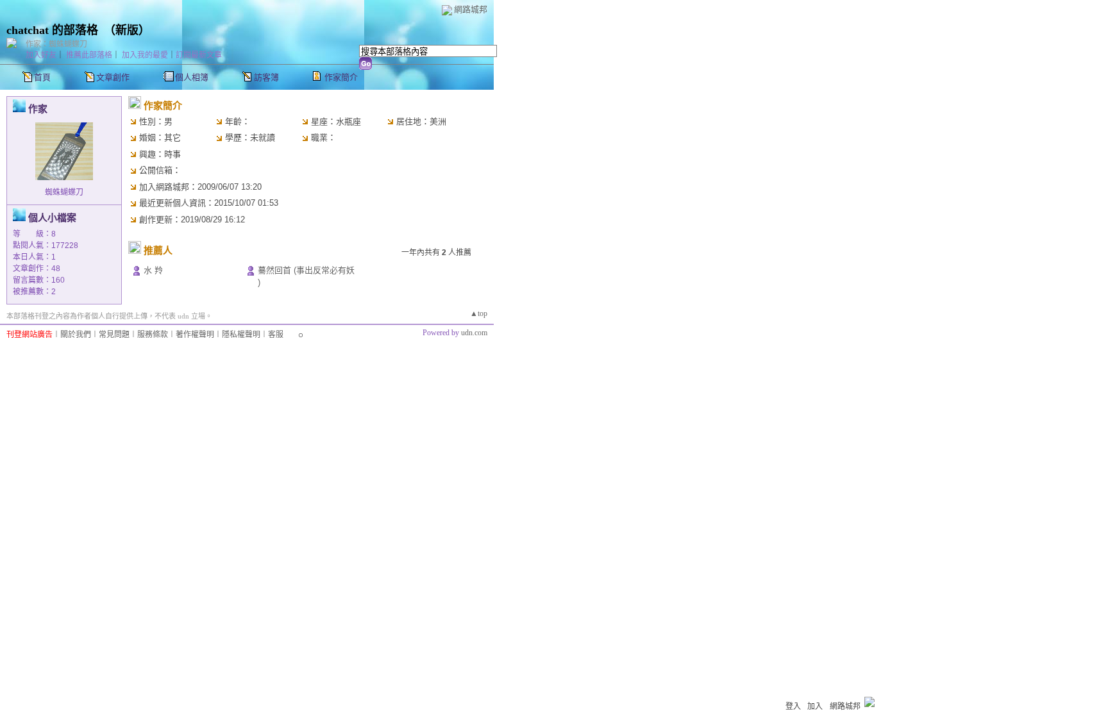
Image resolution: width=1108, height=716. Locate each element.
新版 (126, 30)
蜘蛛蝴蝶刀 (64, 192)
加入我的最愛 (145, 55)
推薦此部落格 (89, 55)
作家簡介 (341, 77)
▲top (478, 313)
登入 (793, 706)
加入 (815, 706)
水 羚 (153, 270)
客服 (275, 334)
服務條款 (152, 334)
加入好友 (41, 55)
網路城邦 (470, 9)
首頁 (42, 77)
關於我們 (75, 334)
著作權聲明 (195, 334)
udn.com (474, 332)
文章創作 (113, 77)
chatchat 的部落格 (52, 30)
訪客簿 (266, 77)
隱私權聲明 (241, 334)
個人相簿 (191, 77)
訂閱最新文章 (199, 55)
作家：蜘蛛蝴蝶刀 (56, 44)
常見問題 (114, 334)
